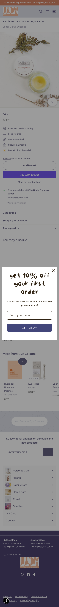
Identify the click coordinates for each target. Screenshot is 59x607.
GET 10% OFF (29, 327)
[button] (6, 601)
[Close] (53, 270)
